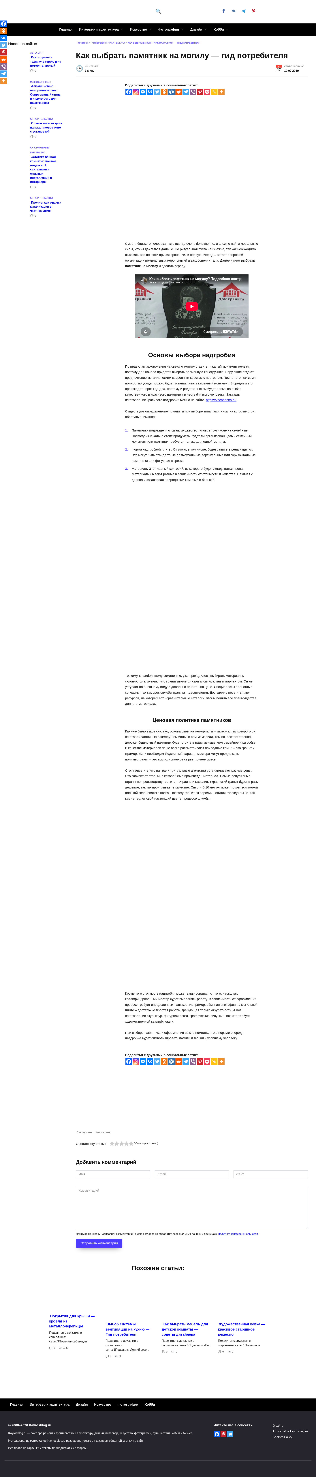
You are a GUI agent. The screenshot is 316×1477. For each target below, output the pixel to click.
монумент (85, 1132)
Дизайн (196, 29)
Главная (66, 29)
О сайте (278, 1425)
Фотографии (128, 1404)
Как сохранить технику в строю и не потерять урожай (45, 61)
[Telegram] (186, 92)
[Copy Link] (214, 92)
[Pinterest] (200, 92)
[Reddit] (178, 92)
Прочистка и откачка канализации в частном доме (45, 206)
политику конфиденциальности (238, 1233)
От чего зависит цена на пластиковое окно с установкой (46, 127)
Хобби (219, 29)
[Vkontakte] (150, 92)
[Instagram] (136, 92)
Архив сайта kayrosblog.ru (290, 1431)
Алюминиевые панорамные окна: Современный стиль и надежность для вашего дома (45, 94)
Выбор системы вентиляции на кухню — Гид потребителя (127, 1329)
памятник (103, 1132)
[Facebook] (128, 92)
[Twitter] (157, 92)
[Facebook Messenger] (143, 92)
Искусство (138, 29)
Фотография (168, 29)
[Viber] (193, 92)
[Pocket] (207, 92)
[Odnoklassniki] (164, 92)
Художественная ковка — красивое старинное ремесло (241, 1329)
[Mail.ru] (171, 92)
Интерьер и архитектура (99, 29)
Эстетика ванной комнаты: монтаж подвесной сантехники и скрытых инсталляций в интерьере (43, 169)
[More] (221, 92)
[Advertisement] (185, 1104)
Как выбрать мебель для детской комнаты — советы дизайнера (185, 1329)
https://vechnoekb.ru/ (221, 400)
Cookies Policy (282, 1437)
